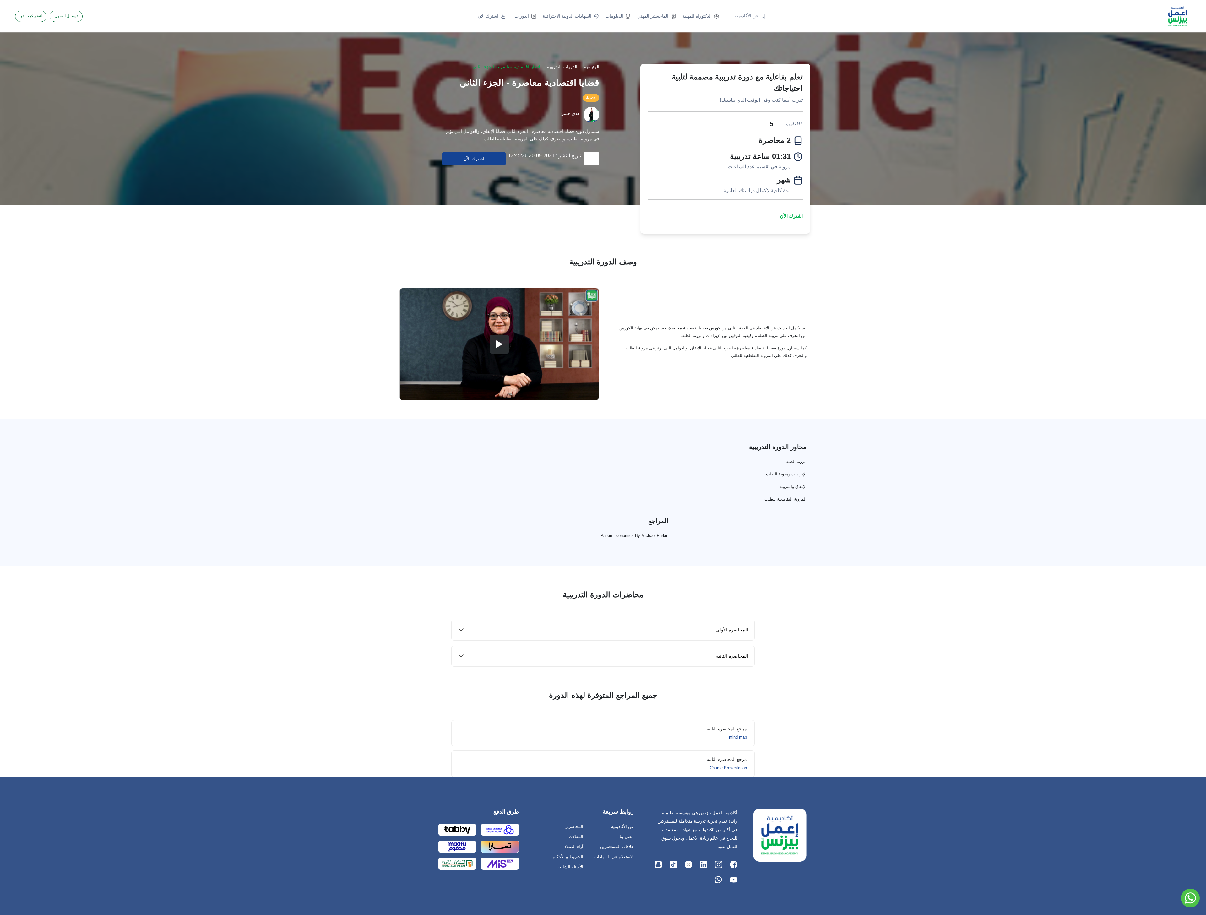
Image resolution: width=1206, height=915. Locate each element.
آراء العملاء (573, 846)
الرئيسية (591, 66)
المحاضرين (573, 826)
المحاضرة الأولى (731, 629)
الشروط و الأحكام (568, 856)
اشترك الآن (791, 216)
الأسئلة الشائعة (570, 866)
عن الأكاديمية (622, 826)
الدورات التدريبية (562, 66)
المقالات (576, 836)
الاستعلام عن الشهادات (614, 856)
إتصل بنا (627, 836)
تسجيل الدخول (66, 16)
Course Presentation (728, 768)
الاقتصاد (590, 98)
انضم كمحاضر (31, 16)
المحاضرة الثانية (732, 655)
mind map (738, 737)
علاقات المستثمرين (617, 846)
